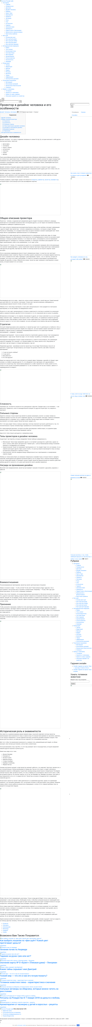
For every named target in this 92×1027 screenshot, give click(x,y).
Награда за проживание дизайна (12, 127)
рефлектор (41, 179)
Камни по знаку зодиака (13, 94)
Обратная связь (7, 1010)
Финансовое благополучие (13, 85)
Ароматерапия (10, 56)
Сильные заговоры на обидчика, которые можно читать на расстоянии (29, 990)
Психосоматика (10, 58)
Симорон (8, 87)
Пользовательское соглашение (12, 1012)
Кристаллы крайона (11, 34)
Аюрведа (8, 61)
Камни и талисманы (8, 89)
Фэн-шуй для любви (11, 40)
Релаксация (6, 63)
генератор (34, 179)
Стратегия (6, 121)
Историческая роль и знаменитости (11, 132)
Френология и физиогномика (14, 32)
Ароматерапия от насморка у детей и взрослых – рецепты (29, 1004)
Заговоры (8, 18)
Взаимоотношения (8, 129)
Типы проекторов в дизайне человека (13, 126)
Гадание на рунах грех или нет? (15, 956)
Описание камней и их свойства (15, 96)
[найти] (20, 101)
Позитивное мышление (9, 80)
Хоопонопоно (9, 59)
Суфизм (8, 4)
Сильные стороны (8, 124)
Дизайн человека (6, 117)
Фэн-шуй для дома (11, 39)
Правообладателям (8, 1016)
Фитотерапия (9, 54)
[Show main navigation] (0, 99)
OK (78, 1025)
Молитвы (8, 73)
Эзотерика (6, 2)
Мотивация (9, 82)
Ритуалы (8, 71)
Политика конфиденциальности (12, 1014)
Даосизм (8, 8)
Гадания (8, 25)
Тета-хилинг (9, 49)
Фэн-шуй (5, 35)
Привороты (9, 28)
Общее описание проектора (9, 119)
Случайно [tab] (74, 115)
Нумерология (9, 6)
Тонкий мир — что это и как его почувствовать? (23, 975)
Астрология (9, 23)
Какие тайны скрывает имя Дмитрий (18, 969)
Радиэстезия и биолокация (13, 30)
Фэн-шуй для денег (11, 42)
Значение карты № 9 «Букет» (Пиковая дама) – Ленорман (28, 962)
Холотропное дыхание (12, 78)
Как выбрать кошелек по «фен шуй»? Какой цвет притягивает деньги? (24, 941)
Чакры (7, 75)
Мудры (8, 70)
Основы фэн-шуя (10, 37)
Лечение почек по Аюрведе (13, 949)
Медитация (9, 66)
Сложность (6, 122)
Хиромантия (9, 15)
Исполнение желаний (12, 84)
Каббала (8, 11)
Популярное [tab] (75, 112)
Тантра (8, 65)
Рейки (7, 47)
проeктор (47, 179)
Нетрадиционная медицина (11, 46)
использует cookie (21, 1025)
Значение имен (10, 27)
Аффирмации (9, 77)
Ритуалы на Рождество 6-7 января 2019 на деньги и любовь (30, 998)
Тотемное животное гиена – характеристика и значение (27, 982)
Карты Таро (9, 13)
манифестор (54, 179)
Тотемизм (8, 90)
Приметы (8, 16)
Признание (6, 130)
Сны (7, 21)
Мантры (8, 68)
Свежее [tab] (83, 112)
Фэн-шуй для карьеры (12, 44)
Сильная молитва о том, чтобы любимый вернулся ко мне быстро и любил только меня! (81, 557)
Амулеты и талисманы (12, 92)
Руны (7, 20)
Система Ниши (10, 53)
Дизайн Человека (11, 9)
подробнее (3, 945)
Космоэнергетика (11, 51)
